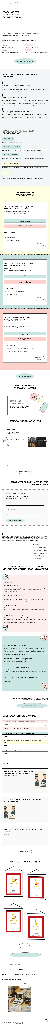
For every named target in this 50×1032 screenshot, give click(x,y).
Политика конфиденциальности (29, 1020)
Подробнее (38, 246)
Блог (36, 791)
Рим (16, 2)
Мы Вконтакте (15, 980)
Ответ (6, 725)
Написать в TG (15, 965)
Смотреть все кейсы (25, 376)
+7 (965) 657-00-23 (16, 970)
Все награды (24, 945)
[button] (45, 2)
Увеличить (13, 886)
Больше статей (24, 851)
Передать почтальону (15, 520)
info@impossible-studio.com (22, 975)
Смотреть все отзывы (24, 471)
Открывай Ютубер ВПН (17, 1022)
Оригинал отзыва (12, 445)
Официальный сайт (18, 1023)
